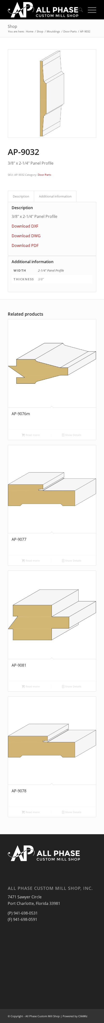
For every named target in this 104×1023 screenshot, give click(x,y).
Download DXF (25, 226)
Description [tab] (21, 196)
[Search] (78, 9)
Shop (12, 26)
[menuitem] (78, 9)
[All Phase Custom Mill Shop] (43, 9)
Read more (32, 435)
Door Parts (44, 174)
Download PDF (25, 245)
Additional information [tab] (55, 196)
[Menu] (89, 9)
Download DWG (26, 235)
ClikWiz (82, 1016)
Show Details (72, 435)
